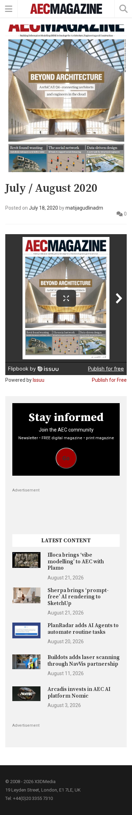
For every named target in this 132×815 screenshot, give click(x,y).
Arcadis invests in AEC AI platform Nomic (79, 692)
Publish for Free (109, 380)
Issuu (38, 380)
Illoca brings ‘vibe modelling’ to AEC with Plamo (76, 561)
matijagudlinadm (84, 208)
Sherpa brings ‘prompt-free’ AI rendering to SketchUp (78, 597)
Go (66, 458)
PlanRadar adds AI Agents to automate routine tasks (83, 628)
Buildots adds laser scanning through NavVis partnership (84, 660)
